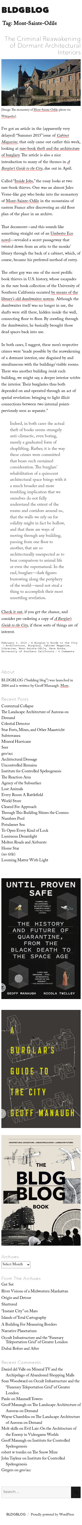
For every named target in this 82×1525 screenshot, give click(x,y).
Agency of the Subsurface (21, 783)
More (64, 686)
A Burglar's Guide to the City (54, 642)
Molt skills (9, 1429)
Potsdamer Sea (13, 825)
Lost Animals (12, 789)
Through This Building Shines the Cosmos (35, 813)
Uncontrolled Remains (19, 765)
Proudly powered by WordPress (52, 1515)
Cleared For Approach (18, 807)
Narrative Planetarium (19, 1331)
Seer (4, 748)
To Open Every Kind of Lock (24, 831)
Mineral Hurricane (16, 742)
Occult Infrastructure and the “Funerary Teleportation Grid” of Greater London (34, 1340)
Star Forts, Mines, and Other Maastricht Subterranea (33, 733)
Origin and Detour (16, 1298)
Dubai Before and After (20, 1349)
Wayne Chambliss (15, 1417)
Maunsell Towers (29, 1399)
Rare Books (57, 648)
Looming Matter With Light (24, 860)
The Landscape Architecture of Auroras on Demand (35, 715)
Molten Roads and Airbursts (23, 842)
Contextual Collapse (17, 706)
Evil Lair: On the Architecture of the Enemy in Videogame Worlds (41, 1432)
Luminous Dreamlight (19, 837)
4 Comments (66, 651)
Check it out (11, 612)
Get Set (7, 1285)
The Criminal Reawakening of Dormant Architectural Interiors (43, 45)
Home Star (10, 848)
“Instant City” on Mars (19, 1311)
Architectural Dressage (19, 760)
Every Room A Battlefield (22, 795)
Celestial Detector (15, 724)
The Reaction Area (16, 777)
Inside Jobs (24, 181)
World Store (11, 801)
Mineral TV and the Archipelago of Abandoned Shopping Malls (40, 1372)
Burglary (34, 645)
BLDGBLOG (25, 10)
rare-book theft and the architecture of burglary (40, 152)
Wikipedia (8, 116)
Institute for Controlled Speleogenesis (31, 771)
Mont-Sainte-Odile (45, 110)
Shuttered (9, 1304)
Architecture (15, 645)
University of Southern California (27, 651)
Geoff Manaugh (13, 1405)
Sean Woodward (14, 1381)
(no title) (8, 854)
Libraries (8, 648)
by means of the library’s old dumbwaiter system (39, 296)
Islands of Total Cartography (23, 1318)
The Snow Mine (45, 1452)
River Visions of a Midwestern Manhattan (34, 1291)
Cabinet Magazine (56, 645)
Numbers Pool (12, 819)
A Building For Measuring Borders (29, 1325)
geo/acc (7, 754)
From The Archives (21, 1278)
